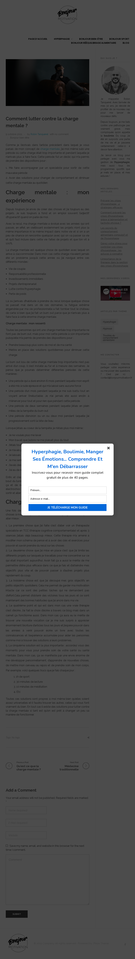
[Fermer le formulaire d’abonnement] (109, 449)
